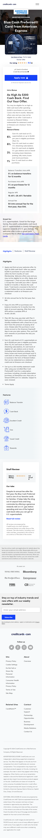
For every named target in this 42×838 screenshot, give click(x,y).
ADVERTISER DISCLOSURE (21, 17)
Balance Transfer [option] (16, 402)
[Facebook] (17, 647)
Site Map (9, 693)
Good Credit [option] (14, 439)
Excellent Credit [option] (15, 421)
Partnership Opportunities (29, 716)
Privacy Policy (11, 661)
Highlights (7, 251)
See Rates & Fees (16, 57)
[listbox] (21, 428)
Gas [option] (11, 430)
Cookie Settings (11, 664)
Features (18, 251)
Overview (27, 661)
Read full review (13, 518)
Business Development (29, 723)
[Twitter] (11, 647)
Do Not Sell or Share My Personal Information (11, 672)
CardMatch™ (11, 709)
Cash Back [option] (14, 411)
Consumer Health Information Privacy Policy (12, 683)
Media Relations (30, 728)
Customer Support (27, 710)
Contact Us (28, 731)
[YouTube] (30, 647)
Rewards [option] (13, 448)
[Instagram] (24, 647)
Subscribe (8, 617)
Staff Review (30, 251)
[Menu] (37, 4)
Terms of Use (10, 690)
